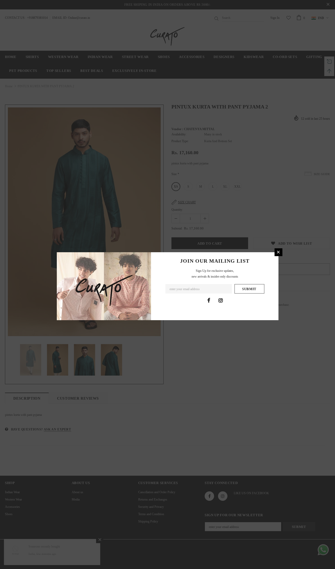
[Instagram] (221, 300)
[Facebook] (209, 300)
